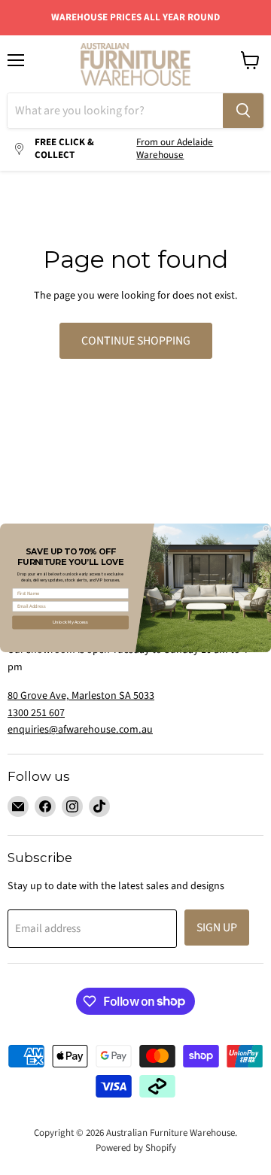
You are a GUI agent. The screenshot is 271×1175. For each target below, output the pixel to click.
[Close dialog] (266, 527)
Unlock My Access (70, 621)
